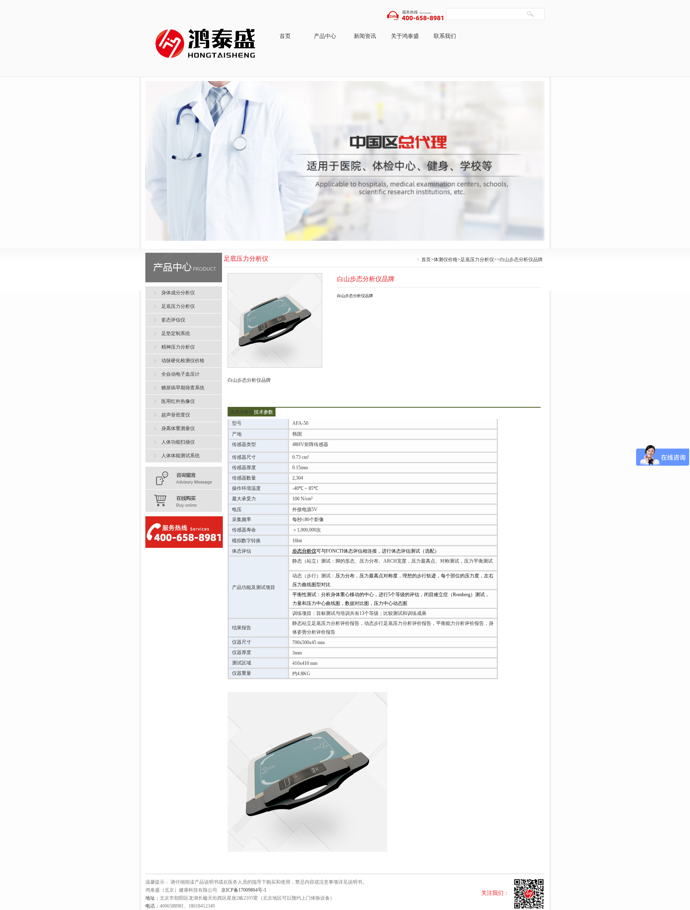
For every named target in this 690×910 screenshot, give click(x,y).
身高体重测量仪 (178, 428)
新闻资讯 (365, 36)
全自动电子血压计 (180, 374)
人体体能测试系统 (180, 455)
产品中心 (325, 36)
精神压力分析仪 (178, 347)
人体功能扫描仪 (178, 442)
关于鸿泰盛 (405, 36)
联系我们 (445, 36)
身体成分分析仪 (178, 292)
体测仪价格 (446, 259)
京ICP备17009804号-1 (243, 890)
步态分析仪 (242, 412)
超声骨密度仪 (175, 415)
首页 (285, 36)
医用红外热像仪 (178, 401)
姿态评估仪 (173, 320)
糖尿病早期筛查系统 (182, 388)
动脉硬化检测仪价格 (182, 360)
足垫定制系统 (175, 333)
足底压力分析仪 (477, 259)
